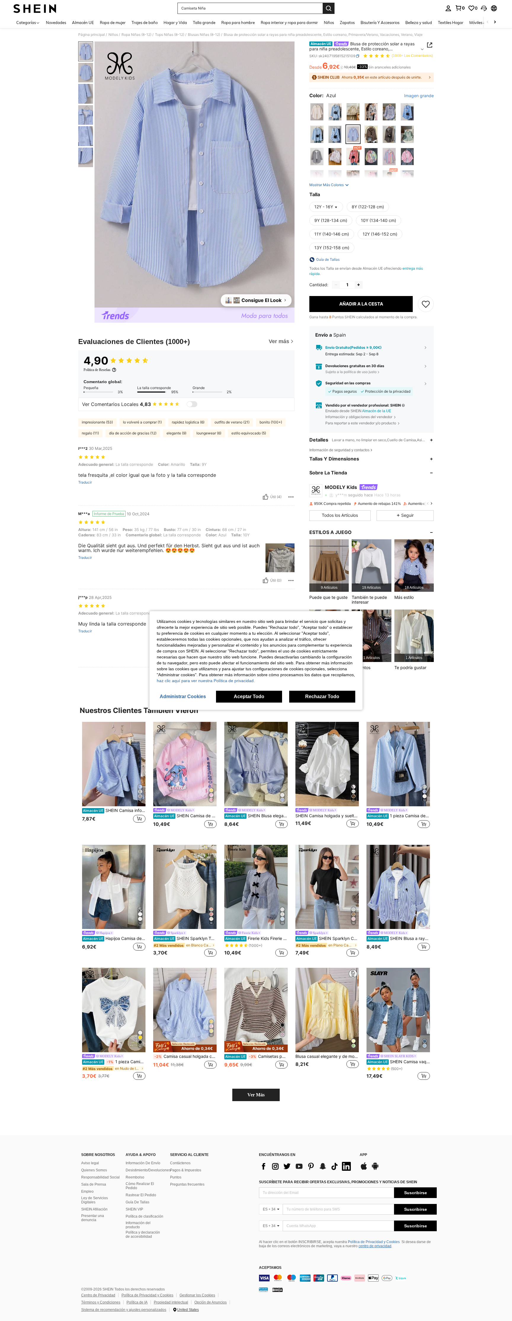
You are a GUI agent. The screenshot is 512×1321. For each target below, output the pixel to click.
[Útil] (265, 496)
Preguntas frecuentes (187, 1184)
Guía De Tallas (137, 1202)
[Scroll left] (488, 22)
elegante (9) (176, 433)
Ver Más (256, 1094)
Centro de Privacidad (98, 1295)
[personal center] (448, 8)
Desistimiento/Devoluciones (148, 1170)
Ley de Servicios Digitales (94, 1200)
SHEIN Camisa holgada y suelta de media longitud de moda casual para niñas (327, 815)
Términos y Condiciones (100, 1302)
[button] (483, 8)
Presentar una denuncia (92, 1218)
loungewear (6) (208, 433)
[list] (306, 1166)
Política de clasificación (144, 1216)
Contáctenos (180, 1163)
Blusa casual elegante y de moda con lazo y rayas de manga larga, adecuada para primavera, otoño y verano (327, 1056)
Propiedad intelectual (171, 1302)
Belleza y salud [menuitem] (418, 22)
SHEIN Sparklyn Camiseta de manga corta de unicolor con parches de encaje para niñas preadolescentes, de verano (327, 938)
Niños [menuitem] (329, 22)
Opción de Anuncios (210, 1302)
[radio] (316, 111)
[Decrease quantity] (336, 284)
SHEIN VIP (134, 1209)
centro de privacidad (375, 1246)
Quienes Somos (94, 1170)
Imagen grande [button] (419, 95)
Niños (113, 35)
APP (363, 1155)
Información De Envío (143, 1163)
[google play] (375, 1169)
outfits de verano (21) (232, 422)
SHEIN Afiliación (94, 1209)
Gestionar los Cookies (197, 1295)
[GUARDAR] (426, 304)
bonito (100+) (271, 422)
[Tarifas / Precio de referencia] (341, 67)
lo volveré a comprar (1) (142, 422)
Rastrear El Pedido (141, 1195)
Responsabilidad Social (100, 1177)
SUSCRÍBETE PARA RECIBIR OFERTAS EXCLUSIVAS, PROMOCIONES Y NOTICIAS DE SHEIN (338, 1182)
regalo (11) (90, 433)
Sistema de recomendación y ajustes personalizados (123, 1310)
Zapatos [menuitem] (347, 22)
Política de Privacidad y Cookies (374, 1242)
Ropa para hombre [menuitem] (238, 22)
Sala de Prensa (93, 1184)
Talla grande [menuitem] (204, 22)
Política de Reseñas (97, 370)
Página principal (91, 35)
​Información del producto (138, 1225)
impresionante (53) (97, 422)
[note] (185, 1046)
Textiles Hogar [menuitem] (450, 22)
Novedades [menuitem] (56, 22)
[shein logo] (34, 8)
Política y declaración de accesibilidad (143, 1234)
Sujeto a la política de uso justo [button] (351, 372)
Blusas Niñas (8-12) (204, 35)
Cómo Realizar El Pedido (140, 1186)
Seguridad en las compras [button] (348, 383)
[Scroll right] (495, 22)
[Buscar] (329, 8)
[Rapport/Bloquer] (291, 496)
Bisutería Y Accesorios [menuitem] (380, 22)
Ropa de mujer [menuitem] (113, 22)
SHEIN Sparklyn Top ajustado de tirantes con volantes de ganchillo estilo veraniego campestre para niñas (185, 938)
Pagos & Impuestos (185, 1170)
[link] (460, 8)
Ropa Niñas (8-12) (136, 35)
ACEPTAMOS (270, 1268)
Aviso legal (90, 1163)
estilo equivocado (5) (248, 433)
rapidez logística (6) (188, 422)
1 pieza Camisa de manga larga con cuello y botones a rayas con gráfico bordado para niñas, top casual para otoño (398, 815)
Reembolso (135, 1177)
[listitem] (329, 565)
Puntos (175, 1177)
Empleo (87, 1191)
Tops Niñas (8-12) (169, 35)
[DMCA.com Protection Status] (277, 1290)
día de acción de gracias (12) (132, 433)
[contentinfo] (348, 1278)
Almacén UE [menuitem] (83, 22)
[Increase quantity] (358, 284)
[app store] (364, 1169)
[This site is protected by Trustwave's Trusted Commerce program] (263, 1290)
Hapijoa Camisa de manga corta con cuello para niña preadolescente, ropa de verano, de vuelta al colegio (114, 938)
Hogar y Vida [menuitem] (175, 22)
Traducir (85, 482)
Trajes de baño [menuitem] (145, 22)
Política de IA (137, 1302)
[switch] (192, 404)
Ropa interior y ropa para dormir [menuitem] (289, 22)
